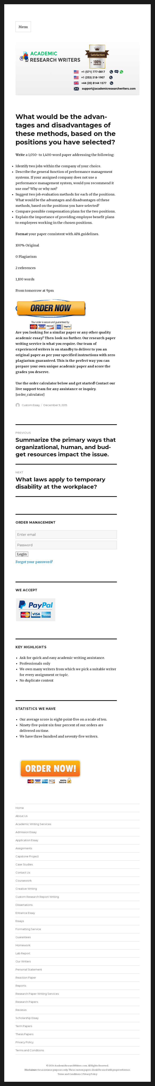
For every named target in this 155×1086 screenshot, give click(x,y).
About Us (21, 816)
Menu (23, 27)
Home (20, 807)
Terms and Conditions (30, 1050)
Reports (21, 985)
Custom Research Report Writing (37, 896)
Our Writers (23, 961)
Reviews (21, 1009)
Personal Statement (29, 969)
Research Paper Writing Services (37, 993)
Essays (20, 921)
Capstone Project (27, 856)
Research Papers (27, 1001)
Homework (23, 945)
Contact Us (23, 872)
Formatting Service (28, 929)
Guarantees (23, 937)
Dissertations (24, 904)
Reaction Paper (26, 977)
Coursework (24, 880)
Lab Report (23, 953)
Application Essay (27, 840)
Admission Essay (26, 832)
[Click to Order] (66, 314)
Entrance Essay (25, 912)
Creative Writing (26, 888)
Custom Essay (31, 405)
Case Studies (24, 864)
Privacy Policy (25, 1042)
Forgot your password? (34, 562)
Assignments (24, 848)
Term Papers (24, 1026)
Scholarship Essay (28, 1018)
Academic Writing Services (33, 824)
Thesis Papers (24, 1034)
